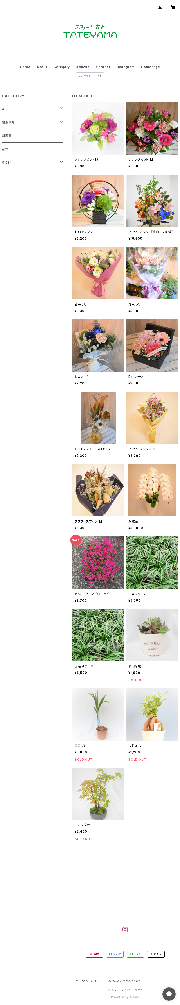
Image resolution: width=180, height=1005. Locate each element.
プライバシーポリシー (88, 981)
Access (83, 67)
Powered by (120, 997)
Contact (103, 67)
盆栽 (5, 149)
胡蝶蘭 (6, 135)
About (42, 67)
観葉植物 (8, 122)
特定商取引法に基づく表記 (124, 981)
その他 (6, 162)
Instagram (126, 67)
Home (25, 67)
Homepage (150, 67)
